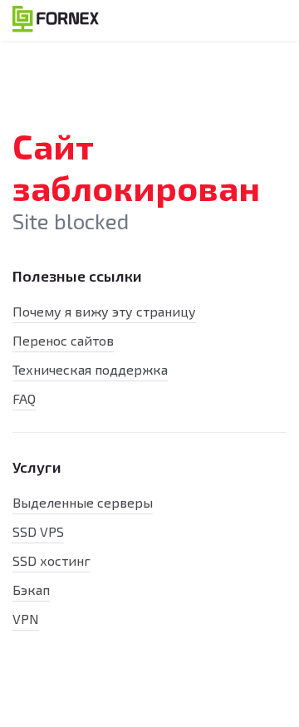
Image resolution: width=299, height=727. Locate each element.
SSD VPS (38, 531)
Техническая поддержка (90, 369)
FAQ (24, 398)
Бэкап (31, 589)
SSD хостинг (51, 560)
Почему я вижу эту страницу (104, 311)
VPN (25, 618)
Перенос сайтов (63, 340)
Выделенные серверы (82, 502)
